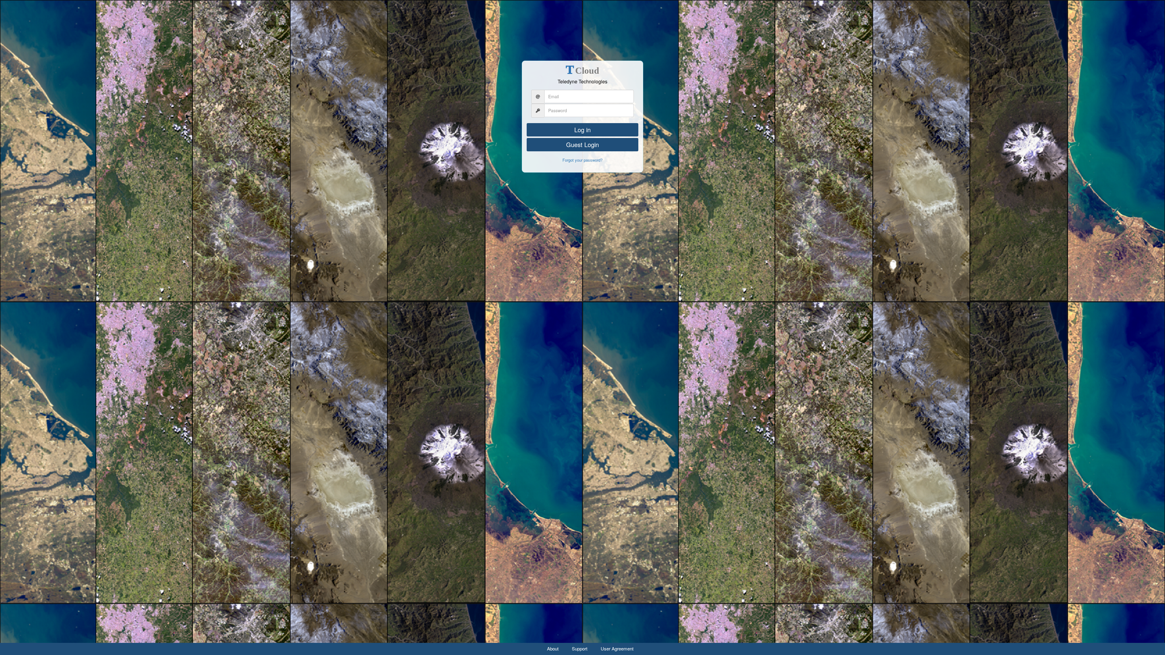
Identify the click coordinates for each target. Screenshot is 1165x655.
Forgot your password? (582, 160)
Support (579, 648)
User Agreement (617, 648)
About (553, 648)
